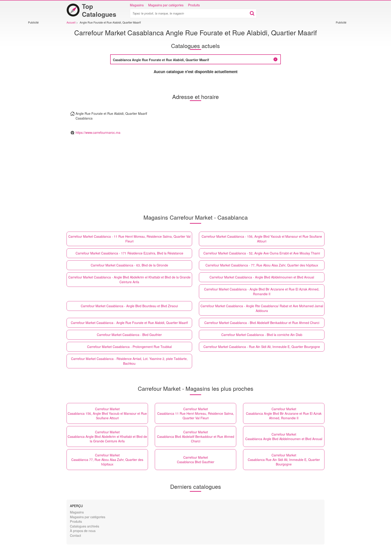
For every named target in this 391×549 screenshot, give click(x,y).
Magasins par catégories (166, 5)
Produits (194, 5)
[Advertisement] (41, 92)
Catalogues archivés (84, 526)
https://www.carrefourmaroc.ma (98, 132)
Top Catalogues (99, 10)
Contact (75, 535)
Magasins (137, 5)
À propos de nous (82, 530)
